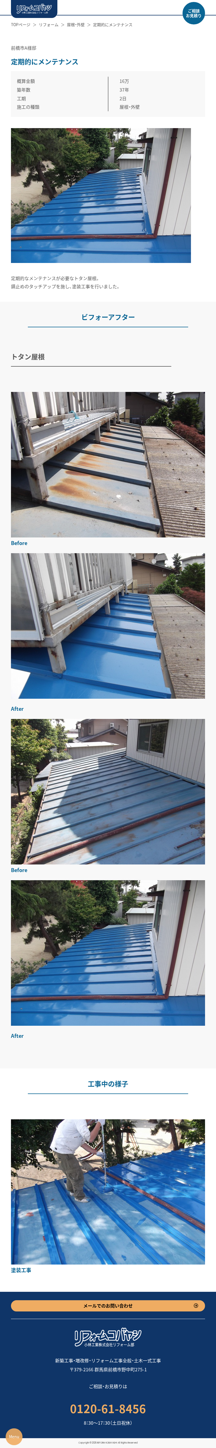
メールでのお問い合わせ (108, 1305)
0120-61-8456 (108, 1408)
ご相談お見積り (194, 13)
